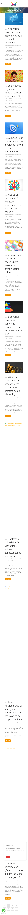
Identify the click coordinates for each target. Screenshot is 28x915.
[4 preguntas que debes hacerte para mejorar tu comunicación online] (14, 245)
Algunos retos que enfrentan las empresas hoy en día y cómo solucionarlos (14, 144)
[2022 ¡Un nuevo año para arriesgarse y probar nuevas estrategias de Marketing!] (14, 367)
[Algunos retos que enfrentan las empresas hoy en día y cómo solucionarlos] (14, 128)
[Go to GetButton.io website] (3, 913)
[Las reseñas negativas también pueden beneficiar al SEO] (14, 76)
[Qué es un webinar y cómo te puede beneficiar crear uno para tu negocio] (14, 185)
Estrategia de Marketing (10, 399)
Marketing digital (17, 45)
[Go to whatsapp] (3, 910)
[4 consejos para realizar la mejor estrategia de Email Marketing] (14, 19)
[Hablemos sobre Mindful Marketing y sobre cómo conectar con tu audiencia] (14, 479)
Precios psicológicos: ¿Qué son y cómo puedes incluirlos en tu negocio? (14, 870)
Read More (8, 63)
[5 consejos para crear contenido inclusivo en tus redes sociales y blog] (14, 307)
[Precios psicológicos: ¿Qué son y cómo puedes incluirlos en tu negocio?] (14, 803)
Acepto (7, 857)
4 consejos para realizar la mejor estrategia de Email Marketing (13, 35)
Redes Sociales (8, 724)
